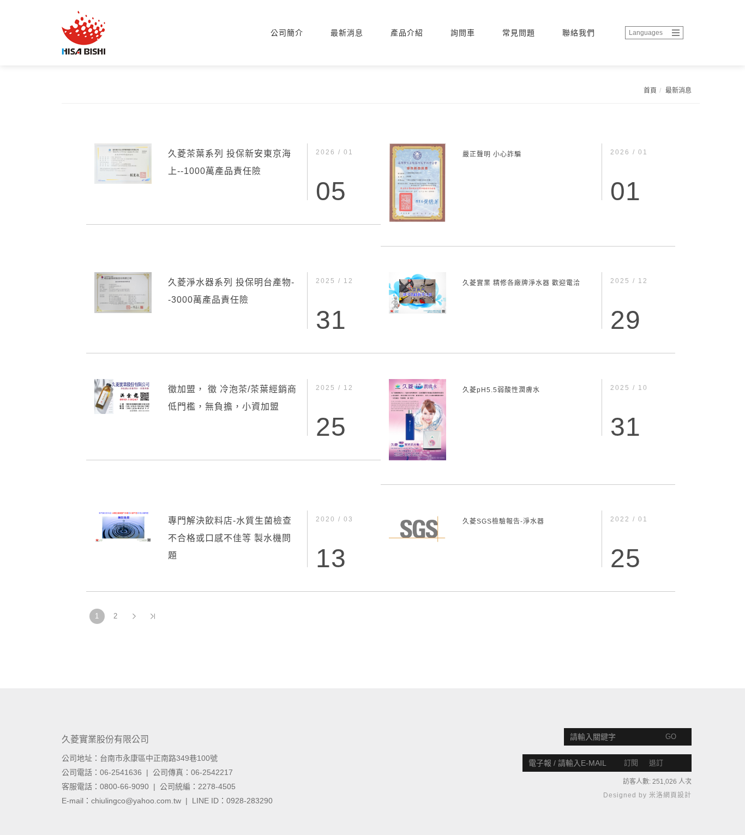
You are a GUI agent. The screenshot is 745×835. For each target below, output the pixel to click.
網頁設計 (677, 795)
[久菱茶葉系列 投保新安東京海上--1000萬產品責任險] (123, 163)
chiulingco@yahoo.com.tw (136, 800)
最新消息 (347, 32)
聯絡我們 (578, 32)
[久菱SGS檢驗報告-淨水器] (417, 525)
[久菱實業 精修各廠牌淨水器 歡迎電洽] (417, 292)
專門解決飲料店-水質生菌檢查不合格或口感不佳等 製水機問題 (230, 538)
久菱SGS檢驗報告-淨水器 (503, 521)
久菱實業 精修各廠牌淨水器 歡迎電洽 (521, 283)
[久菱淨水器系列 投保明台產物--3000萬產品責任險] (123, 291)
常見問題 (518, 32)
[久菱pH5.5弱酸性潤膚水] (417, 419)
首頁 (650, 90)
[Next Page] (134, 616)
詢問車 (462, 32)
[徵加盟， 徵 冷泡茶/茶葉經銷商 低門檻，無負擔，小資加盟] (123, 396)
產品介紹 (406, 32)
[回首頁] (108, 32)
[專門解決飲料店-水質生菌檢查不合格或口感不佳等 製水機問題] (123, 525)
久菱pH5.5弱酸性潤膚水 (501, 390)
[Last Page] (152, 616)
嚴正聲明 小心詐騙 (491, 154)
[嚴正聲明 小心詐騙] (417, 182)
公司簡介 (287, 32)
